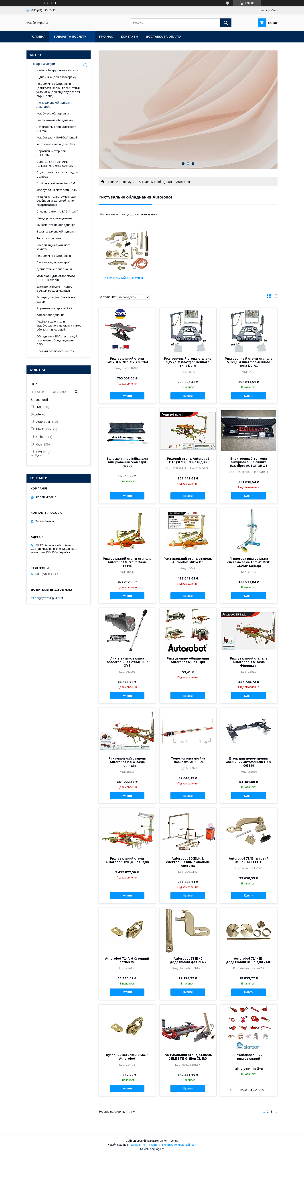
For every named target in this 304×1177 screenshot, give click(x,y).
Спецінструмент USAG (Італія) (57, 211)
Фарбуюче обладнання (52, 113)
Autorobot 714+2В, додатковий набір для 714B (249, 960)
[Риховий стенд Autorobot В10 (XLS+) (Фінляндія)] (188, 430)
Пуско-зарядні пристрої (53, 262)
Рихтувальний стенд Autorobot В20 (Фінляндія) (127, 860)
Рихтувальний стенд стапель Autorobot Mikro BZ (188, 560)
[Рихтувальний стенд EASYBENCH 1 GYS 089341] (127, 330)
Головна (37, 36)
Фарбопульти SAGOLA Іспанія (57, 137)
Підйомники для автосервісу (56, 77)
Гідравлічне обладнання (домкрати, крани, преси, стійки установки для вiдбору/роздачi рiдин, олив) (58, 90)
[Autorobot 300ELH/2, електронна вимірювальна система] (188, 830)
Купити (127, 395)
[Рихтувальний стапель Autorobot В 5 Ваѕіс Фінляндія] (248, 630)
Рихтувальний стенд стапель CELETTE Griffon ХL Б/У (188, 1056)
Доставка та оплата (163, 36)
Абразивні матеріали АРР (54, 308)
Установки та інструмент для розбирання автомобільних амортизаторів (56, 200)
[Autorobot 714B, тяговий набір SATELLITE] (248, 830)
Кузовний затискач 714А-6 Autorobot (127, 1056)
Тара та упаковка (48, 238)
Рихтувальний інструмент (124, 278)
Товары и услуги (43, 64)
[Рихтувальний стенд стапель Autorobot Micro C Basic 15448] (127, 530)
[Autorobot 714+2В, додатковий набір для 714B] (248, 930)
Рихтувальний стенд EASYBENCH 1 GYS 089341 (127, 360)
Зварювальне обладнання (54, 120)
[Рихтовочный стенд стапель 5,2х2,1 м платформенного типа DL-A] (188, 330)
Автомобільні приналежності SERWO (56, 128)
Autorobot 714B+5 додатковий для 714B (188, 960)
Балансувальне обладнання (56, 231)
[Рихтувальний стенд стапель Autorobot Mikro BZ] (188, 530)
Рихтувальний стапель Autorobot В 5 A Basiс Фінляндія (127, 762)
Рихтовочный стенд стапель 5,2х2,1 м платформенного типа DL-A (188, 362)
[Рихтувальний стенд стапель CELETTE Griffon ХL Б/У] (188, 1027)
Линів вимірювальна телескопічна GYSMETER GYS (127, 662)
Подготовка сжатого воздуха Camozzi (57, 174)
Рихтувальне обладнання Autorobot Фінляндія (188, 660)
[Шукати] (225, 22)
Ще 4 (38, 455)
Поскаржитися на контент (144, 1144)
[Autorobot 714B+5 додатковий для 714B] (188, 930)
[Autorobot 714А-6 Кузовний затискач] (127, 930)
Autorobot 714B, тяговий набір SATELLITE (249, 860)
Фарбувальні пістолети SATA (56, 190)
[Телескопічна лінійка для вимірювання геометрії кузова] (127, 430)
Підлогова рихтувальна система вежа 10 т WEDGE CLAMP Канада (248, 562)
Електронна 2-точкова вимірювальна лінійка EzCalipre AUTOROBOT (249, 462)
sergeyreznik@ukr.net (49, 598)
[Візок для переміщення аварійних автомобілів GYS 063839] (248, 730)
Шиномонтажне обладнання (55, 225)
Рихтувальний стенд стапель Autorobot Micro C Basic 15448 (127, 562)
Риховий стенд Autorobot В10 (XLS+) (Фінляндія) (188, 460)
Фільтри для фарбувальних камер (55, 299)
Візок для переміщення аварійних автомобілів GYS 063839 (248, 762)
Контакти (129, 36)
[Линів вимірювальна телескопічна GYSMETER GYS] (127, 630)
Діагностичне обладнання (54, 269)
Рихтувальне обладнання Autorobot (54, 104)
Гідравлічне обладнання (53, 255)
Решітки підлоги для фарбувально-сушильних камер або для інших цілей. (58, 325)
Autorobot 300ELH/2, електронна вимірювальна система (188, 862)
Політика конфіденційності (179, 1144)
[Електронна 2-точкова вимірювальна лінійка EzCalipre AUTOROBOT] (248, 430)
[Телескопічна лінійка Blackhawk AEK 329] (188, 730)
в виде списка (276, 297)
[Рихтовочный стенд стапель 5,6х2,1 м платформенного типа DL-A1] (248, 330)
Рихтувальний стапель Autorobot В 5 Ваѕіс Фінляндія (249, 662)
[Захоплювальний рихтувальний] (248, 1027)
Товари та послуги (70, 36)
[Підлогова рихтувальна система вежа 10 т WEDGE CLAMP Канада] (248, 530)
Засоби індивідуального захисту (53, 247)
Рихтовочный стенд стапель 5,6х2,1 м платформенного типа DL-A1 (248, 362)
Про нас (106, 36)
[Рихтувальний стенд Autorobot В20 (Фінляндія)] (127, 830)
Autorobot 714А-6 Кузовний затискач (127, 960)
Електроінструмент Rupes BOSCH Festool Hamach (54, 288)
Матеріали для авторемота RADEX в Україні (55, 278)
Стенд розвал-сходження (54, 218)
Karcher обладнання (50, 315)
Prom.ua (173, 1140)
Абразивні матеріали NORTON (51, 153)
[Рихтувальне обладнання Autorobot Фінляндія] (188, 630)
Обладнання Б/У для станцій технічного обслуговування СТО (56, 340)
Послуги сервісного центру (55, 351)
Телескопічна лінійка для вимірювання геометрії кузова (127, 462)
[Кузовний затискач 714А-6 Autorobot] (127, 1027)
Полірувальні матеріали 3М (55, 183)
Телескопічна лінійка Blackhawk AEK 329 (188, 760)
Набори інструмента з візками (57, 70)
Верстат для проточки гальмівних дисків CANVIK (54, 163)
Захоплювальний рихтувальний (249, 1056)
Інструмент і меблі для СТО (55, 144)
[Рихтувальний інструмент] (126, 250)
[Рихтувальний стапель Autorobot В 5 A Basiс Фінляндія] (127, 730)
